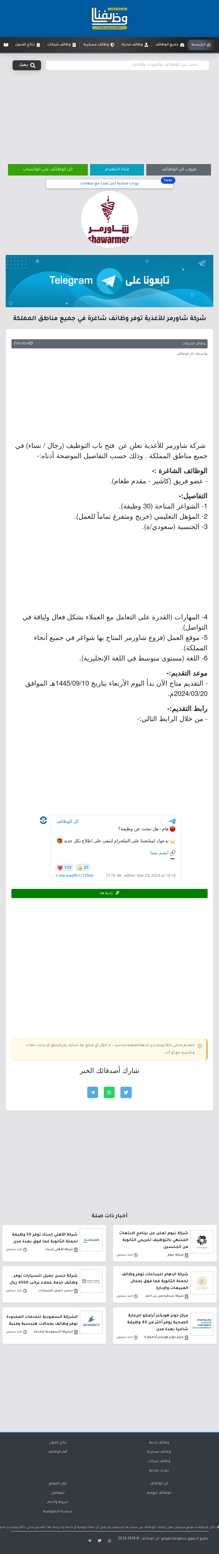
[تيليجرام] (88, 1541)
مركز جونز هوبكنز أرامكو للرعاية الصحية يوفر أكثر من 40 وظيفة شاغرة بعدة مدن (157, 1323)
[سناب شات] (110, 1541)
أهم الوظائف (57, 1452)
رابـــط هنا (106, 893)
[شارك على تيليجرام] (92, 1092)
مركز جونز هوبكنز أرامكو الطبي (162, 1337)
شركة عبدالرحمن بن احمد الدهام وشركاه (162, 1296)
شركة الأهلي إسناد (59, 1250)
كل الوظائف (159, 1484)
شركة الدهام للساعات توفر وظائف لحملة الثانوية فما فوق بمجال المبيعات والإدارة (154, 1281)
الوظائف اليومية (159, 1493)
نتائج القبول (58, 1443)
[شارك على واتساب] (109, 1092)
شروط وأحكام (57, 1502)
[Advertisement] (109, 114)
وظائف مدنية (159, 1443)
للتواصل (57, 1493)
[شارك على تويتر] (126, 1092)
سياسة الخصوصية (57, 1512)
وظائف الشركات (193, 344)
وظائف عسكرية (159, 1452)
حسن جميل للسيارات (55, 1291)
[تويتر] (99, 1541)
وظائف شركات (159, 1461)
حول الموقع (58, 1484)
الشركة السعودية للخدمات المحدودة (52, 1332)
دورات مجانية (159, 1471)
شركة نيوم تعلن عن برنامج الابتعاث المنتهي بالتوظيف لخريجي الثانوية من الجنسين (153, 1240)
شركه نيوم (175, 1255)
